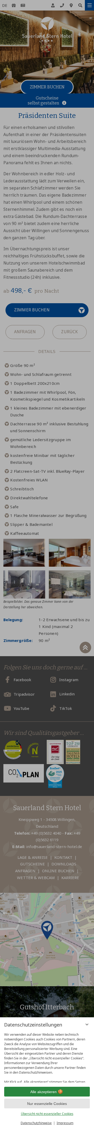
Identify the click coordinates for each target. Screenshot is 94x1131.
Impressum (65, 1123)
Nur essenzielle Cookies (47, 1104)
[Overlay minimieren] (87, 1024)
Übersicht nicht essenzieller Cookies (47, 1114)
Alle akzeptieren (43, 1092)
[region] (47, 1056)
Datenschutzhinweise (36, 1123)
